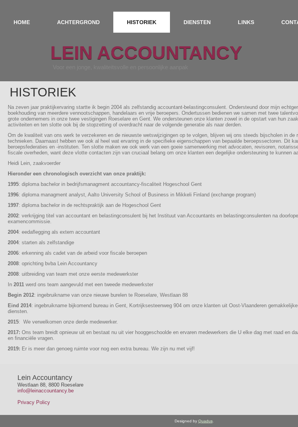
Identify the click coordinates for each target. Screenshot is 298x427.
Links (246, 22)
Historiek (141, 22)
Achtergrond (78, 22)
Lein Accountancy (146, 52)
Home (22, 22)
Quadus (205, 421)
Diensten (197, 22)
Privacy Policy (33, 402)
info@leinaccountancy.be (45, 391)
